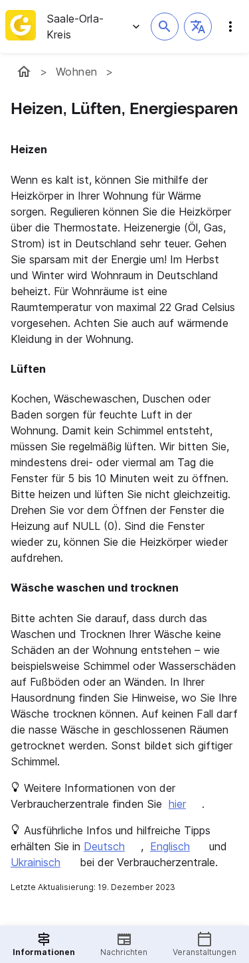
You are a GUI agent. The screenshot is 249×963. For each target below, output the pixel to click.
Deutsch (104, 846)
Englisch (170, 846)
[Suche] (165, 26)
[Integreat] (20, 26)
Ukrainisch (35, 862)
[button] (198, 26)
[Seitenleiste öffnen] (230, 26)
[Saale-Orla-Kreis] (24, 71)
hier (177, 803)
